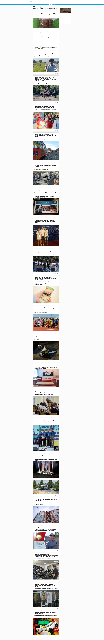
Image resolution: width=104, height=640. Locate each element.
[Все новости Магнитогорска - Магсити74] (30, 2)
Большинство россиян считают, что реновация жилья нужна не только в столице (45, 44)
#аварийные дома (43, 10)
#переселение (39, 10)
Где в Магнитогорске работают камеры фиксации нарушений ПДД (65, 22)
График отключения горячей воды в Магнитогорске (64, 10)
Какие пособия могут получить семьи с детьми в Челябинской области (65, 15)
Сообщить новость (52, 4)
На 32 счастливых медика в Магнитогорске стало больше (42, 46)
